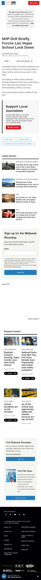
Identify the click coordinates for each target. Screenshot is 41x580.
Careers (6, 540)
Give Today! (14, 127)
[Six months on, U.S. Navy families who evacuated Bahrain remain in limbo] (8, 198)
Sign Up (20, 459)
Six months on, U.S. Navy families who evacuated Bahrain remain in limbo (26, 199)
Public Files (25, 545)
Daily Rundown (10, 349)
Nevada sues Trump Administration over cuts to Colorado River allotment (27, 184)
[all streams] (38, 576)
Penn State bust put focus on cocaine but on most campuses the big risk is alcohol (26, 216)
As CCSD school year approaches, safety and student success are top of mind (27, 412)
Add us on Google (23, 61)
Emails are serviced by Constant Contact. (20, 266)
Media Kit (24, 550)
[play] (3, 576)
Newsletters (8, 549)
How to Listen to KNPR (27, 536)
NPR (17, 194)
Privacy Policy (26, 521)
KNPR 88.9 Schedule (28, 527)
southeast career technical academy (18, 144)
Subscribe (20, 272)
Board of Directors (27, 541)
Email (6, 249)
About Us (7, 527)
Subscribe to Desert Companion (11, 553)
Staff (5, 536)
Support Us (8, 544)
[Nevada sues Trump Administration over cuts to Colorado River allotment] (8, 183)
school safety (24, 139)
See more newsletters (13, 454)
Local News (8, 139)
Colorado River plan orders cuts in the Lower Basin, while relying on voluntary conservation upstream (27, 168)
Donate (34, 3)
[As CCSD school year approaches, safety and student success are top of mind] (29, 393)
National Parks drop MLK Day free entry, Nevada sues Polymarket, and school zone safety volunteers (29, 361)
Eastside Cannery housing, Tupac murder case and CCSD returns (12, 358)
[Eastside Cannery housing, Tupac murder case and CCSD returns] (12, 341)
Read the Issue (20, 498)
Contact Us (8, 531)
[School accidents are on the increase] (12, 393)
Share (6, 61)
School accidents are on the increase (11, 408)
